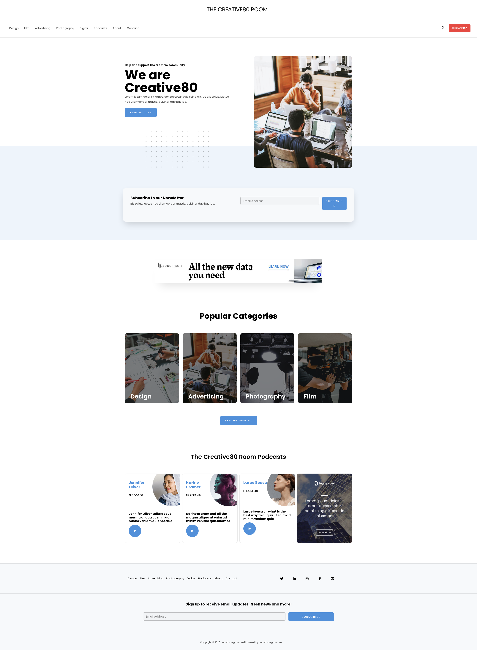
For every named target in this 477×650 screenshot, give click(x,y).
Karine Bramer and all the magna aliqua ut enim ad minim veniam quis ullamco (208, 517)
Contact (133, 28)
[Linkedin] (294, 578)
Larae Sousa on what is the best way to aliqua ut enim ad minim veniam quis (267, 515)
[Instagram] (307, 578)
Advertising (42, 28)
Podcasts (100, 28)
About (117, 28)
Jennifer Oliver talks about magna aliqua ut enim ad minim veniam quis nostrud (151, 517)
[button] (443, 28)
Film (26, 28)
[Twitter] (281, 578)
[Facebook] (319, 578)
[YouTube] (332, 578)
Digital (84, 28)
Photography (65, 28)
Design (14, 28)
